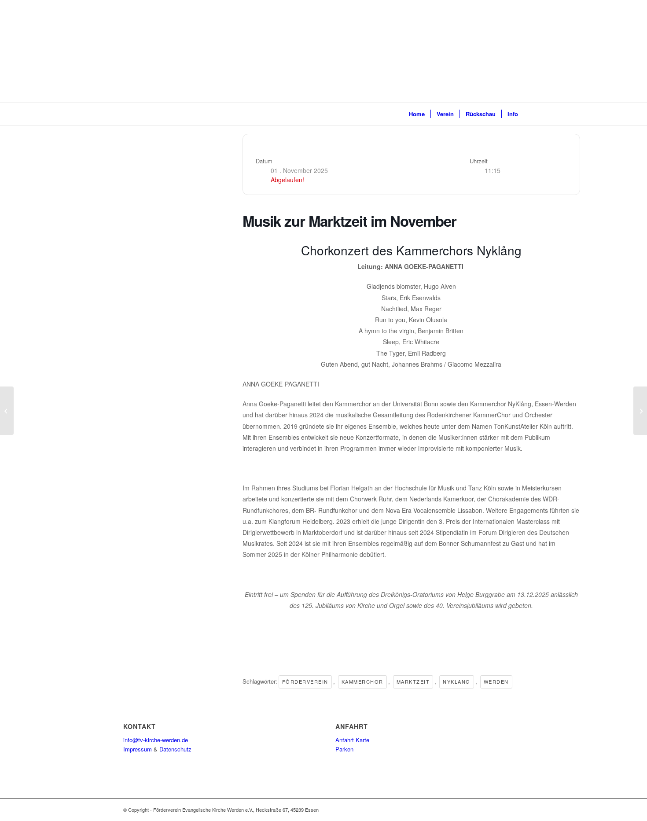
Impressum (137, 749)
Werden (496, 681)
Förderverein (305, 681)
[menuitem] (416, 114)
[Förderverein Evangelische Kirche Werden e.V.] (137, 114)
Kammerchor (362, 681)
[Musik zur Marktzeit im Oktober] (7, 411)
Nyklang (457, 681)
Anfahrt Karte (352, 740)
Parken (344, 749)
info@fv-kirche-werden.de (155, 740)
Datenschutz (175, 749)
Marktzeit (413, 681)
